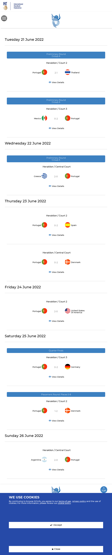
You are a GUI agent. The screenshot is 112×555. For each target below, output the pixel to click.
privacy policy (79, 501)
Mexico (37, 118)
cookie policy (64, 503)
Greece (37, 176)
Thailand (75, 72)
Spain (74, 225)
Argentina (36, 460)
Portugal (37, 72)
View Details (58, 82)
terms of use (65, 501)
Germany (75, 367)
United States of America (78, 311)
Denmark (75, 262)
